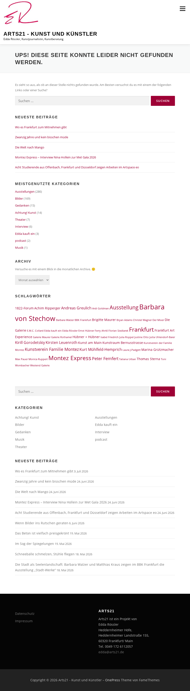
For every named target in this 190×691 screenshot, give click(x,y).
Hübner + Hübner (86, 337)
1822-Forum (24, 308)
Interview (21, 226)
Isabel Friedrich (110, 337)
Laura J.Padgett (132, 350)
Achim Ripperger (47, 308)
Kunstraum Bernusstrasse (122, 342)
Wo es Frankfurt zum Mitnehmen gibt (41, 127)
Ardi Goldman (100, 308)
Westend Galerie (40, 365)
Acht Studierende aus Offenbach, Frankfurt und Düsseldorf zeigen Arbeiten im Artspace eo (77, 167)
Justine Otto (141, 337)
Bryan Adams (124, 320)
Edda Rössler (70, 330)
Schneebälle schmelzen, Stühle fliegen (45, 554)
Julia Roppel (126, 337)
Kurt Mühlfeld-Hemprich (100, 349)
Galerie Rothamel (61, 337)
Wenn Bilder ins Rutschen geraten (41, 523)
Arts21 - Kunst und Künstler (50, 34)
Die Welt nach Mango (29, 147)
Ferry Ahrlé (101, 330)
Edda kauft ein (25, 234)
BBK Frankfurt (83, 320)
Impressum (24, 621)
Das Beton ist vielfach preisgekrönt (42, 533)
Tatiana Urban (127, 359)
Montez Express (69, 358)
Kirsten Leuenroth (61, 342)
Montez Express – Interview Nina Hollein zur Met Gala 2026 (55, 157)
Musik (19, 247)
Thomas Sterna (148, 359)
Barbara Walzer (65, 320)
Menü (182, 8)
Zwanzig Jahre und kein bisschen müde (41, 137)
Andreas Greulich (76, 308)
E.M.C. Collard (35, 330)
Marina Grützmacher (157, 349)
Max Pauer (21, 359)
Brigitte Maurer (104, 319)
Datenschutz (25, 613)
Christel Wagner (142, 320)
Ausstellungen (25, 191)
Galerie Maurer (42, 337)
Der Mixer (158, 320)
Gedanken (22, 205)
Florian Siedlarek (118, 330)
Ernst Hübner (86, 330)
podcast (20, 241)
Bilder (19, 198)
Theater (20, 219)
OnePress (112, 680)
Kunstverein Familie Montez (52, 349)
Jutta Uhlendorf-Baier (162, 337)
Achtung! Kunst (25, 212)
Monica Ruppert (38, 359)
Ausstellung (124, 307)
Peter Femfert (105, 358)
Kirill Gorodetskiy (30, 342)
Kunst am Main (90, 342)
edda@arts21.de (111, 652)
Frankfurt (141, 329)
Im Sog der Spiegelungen (34, 543)
